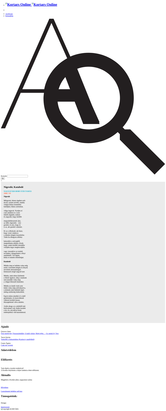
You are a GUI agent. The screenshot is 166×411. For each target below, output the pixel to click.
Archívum (9, 14)
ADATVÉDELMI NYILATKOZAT (14, 355)
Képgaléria (9, 16)
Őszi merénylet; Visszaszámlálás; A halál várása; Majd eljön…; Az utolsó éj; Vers (30, 333)
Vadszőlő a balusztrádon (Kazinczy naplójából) (17, 339)
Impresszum (5, 407)
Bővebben (4, 387)
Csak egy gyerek (7, 345)
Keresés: (4, 176)
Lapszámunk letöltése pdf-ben (11, 391)
